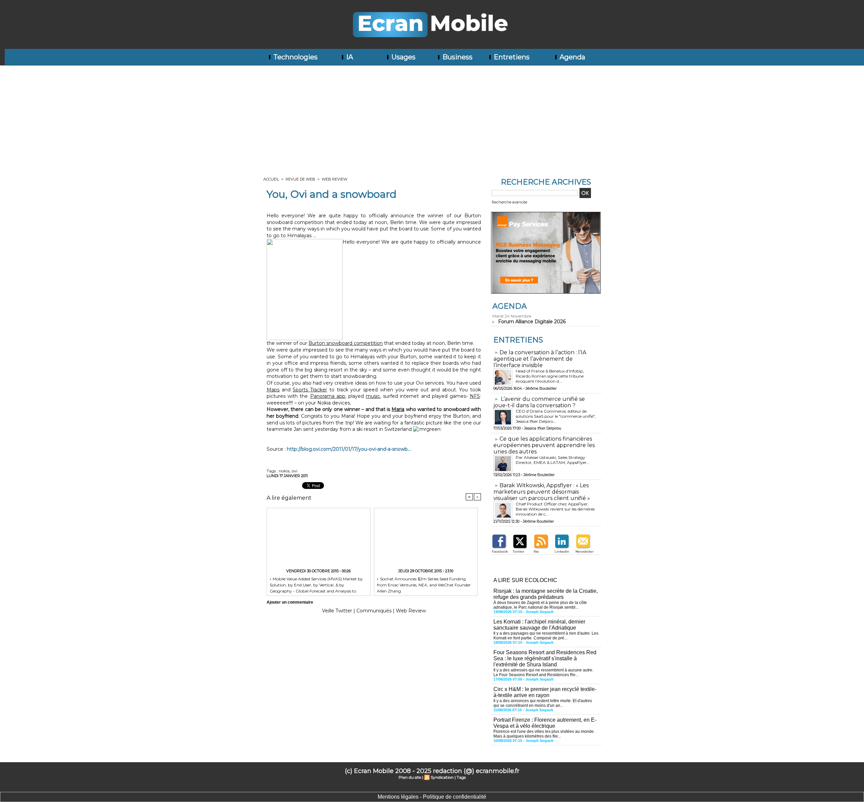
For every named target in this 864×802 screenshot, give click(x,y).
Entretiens (511, 57)
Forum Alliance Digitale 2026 (532, 322)
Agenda (571, 57)
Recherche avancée (509, 202)
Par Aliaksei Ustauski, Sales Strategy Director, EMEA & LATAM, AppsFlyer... (553, 460)
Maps (273, 390)
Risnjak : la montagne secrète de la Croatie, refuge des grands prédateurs (545, 594)
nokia (284, 470)
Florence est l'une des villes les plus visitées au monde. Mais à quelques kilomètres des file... (544, 734)
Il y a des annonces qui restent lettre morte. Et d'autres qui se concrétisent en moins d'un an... (542, 703)
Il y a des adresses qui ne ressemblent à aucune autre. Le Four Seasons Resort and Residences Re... (543, 672)
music (373, 396)
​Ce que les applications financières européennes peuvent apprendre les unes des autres (544, 445)
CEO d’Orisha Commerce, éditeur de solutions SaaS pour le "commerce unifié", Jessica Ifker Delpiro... (556, 416)
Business (457, 57)
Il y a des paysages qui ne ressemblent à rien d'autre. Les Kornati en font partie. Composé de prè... (545, 635)
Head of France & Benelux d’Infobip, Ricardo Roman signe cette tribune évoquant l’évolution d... (550, 376)
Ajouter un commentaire (290, 602)
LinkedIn (562, 551)
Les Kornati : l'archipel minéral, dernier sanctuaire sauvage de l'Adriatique (539, 625)
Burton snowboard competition (345, 343)
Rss (536, 551)
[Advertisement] (432, 116)
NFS (475, 396)
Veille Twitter (337, 611)
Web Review (334, 179)
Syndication (442, 777)
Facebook (500, 551)
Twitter (518, 551)
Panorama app (327, 396)
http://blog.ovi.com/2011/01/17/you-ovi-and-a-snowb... (349, 449)
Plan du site (410, 777)
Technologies (295, 57)
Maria (398, 409)
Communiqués (374, 611)
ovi (294, 470)
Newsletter (584, 551)
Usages (402, 57)
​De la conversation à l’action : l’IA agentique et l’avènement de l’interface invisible (539, 358)
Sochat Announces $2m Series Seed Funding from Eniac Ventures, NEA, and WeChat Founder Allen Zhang (424, 584)
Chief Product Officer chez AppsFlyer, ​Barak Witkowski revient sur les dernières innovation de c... (555, 509)
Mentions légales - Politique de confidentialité (432, 797)
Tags (461, 777)
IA (349, 57)
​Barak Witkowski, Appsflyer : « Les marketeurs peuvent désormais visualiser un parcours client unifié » (541, 491)
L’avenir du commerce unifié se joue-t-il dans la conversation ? (539, 402)
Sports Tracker (310, 390)
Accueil (271, 179)
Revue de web (300, 179)
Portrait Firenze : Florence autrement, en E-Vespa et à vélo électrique (544, 723)
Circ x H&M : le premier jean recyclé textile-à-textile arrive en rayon (544, 692)
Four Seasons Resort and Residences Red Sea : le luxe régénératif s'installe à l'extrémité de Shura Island (544, 658)
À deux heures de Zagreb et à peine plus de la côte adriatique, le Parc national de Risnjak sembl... (540, 605)
